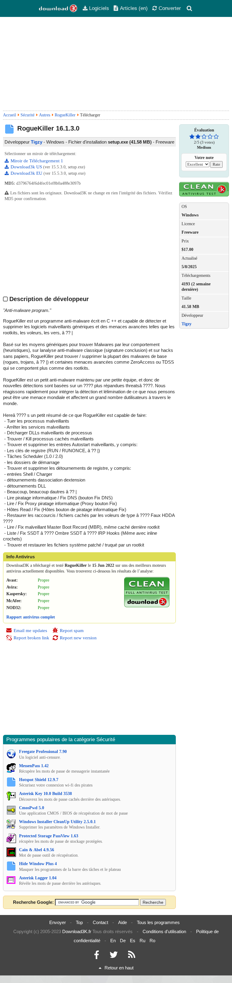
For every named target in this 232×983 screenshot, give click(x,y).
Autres (44, 115)
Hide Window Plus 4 (38, 863)
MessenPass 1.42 (34, 766)
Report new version (78, 637)
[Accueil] (58, 8)
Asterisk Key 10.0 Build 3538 (45, 793)
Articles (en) (134, 8)
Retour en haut (119, 967)
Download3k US (27, 166)
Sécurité (27, 115)
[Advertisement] (116, 63)
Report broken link (31, 637)
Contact (100, 922)
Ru (142, 940)
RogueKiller (65, 115)
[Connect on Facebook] (96, 956)
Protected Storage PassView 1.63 (48, 836)
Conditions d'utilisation (164, 931)
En (113, 940)
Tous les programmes (158, 922)
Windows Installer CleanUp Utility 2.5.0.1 (57, 821)
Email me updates (30, 630)
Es (132, 940)
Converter (170, 8)
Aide (122, 922)
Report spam (72, 630)
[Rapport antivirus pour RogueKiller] (146, 606)
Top (79, 922)
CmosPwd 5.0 (31, 808)
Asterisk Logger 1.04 (37, 878)
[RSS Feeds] (131, 956)
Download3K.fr (76, 931)
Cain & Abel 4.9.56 (36, 850)
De (123, 940)
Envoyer (57, 922)
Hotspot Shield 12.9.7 (38, 779)
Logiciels (99, 8)
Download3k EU (27, 173)
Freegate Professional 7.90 (43, 751)
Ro (152, 940)
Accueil (9, 115)
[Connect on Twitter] (113, 956)
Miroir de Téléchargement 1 (37, 160)
